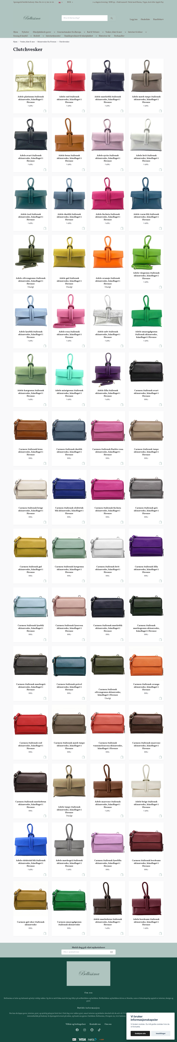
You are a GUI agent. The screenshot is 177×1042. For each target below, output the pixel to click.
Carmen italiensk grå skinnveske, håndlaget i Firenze (146, 515)
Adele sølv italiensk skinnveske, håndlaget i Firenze (107, 338)
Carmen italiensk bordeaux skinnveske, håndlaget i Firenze (146, 867)
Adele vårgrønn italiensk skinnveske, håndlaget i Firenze (146, 280)
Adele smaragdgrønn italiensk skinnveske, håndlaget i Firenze (146, 338)
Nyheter (25, 36)
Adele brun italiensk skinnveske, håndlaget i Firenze (69, 162)
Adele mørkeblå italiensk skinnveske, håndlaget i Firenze (108, 103)
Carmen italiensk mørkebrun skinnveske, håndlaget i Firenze (30, 808)
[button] (54, 36)
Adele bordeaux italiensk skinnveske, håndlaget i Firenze (146, 926)
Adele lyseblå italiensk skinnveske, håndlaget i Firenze (30, 338)
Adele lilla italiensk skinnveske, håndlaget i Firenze (107, 397)
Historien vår (104, 40)
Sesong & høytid (20, 40)
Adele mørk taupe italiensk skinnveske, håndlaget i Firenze (146, 103)
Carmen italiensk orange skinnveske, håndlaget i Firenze (146, 691)
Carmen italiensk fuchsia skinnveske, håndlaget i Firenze (108, 515)
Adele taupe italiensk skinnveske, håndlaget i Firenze (69, 814)
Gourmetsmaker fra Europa (69, 36)
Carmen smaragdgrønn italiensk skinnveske (69, 927)
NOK (69, 2)
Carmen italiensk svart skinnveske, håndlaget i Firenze (146, 397)
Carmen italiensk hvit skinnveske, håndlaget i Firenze (107, 573)
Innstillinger (161, 1033)
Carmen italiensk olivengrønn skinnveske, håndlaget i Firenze (108, 696)
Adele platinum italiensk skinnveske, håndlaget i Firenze (31, 103)
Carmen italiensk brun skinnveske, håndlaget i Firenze (30, 456)
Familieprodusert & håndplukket (78, 40)
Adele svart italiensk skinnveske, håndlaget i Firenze (30, 162)
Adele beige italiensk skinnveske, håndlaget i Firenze (146, 808)
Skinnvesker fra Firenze (46, 46)
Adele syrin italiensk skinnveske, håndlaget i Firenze (107, 162)
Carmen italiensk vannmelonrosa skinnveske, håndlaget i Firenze (108, 750)
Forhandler (119, 40)
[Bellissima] (35, 20)
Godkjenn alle (140, 1033)
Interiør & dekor (135, 36)
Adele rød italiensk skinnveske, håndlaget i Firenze (69, 103)
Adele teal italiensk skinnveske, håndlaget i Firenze (30, 221)
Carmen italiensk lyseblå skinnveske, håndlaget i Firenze (31, 632)
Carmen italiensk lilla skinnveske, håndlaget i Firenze (146, 573)
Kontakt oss (95, 1028)
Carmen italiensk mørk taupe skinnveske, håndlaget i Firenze (69, 750)
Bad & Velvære (93, 36)
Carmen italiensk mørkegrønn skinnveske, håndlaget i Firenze (146, 632)
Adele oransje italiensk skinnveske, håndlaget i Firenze (107, 285)
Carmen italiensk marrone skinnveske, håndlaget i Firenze (146, 750)
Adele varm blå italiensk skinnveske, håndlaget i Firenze (146, 221)
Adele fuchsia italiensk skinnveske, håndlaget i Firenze (107, 221)
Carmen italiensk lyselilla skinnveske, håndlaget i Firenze (107, 867)
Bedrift (37, 40)
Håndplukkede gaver (42, 36)
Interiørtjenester (53, 40)
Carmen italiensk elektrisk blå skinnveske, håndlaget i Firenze (69, 515)
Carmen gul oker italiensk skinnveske (30, 927)
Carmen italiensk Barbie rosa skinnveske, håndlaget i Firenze (107, 456)
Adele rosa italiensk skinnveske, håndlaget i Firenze (69, 338)
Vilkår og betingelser (76, 1028)
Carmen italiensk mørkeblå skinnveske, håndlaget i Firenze (107, 632)
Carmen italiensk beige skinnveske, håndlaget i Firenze (30, 515)
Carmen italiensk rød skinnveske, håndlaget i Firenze (30, 750)
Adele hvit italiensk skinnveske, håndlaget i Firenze (146, 162)
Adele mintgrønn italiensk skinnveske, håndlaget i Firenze (69, 397)
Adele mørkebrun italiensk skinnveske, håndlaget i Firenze (108, 926)
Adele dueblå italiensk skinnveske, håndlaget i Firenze (69, 221)
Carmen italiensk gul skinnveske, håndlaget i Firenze (30, 573)
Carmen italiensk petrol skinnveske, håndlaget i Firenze (69, 691)
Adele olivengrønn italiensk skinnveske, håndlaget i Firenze (31, 285)
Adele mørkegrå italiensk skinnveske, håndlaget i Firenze (69, 867)
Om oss (108, 1028)
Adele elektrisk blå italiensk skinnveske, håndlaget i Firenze (31, 867)
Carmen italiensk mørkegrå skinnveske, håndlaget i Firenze (30, 691)
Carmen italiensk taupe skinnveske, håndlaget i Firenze (146, 456)
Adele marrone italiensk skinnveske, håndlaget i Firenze (108, 808)
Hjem (15, 36)
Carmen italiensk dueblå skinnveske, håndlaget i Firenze (69, 456)
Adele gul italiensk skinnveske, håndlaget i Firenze (69, 285)
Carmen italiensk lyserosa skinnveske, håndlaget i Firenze (69, 632)
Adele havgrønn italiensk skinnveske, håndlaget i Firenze (30, 397)
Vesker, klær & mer (113, 36)
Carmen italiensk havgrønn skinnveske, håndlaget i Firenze (69, 573)
